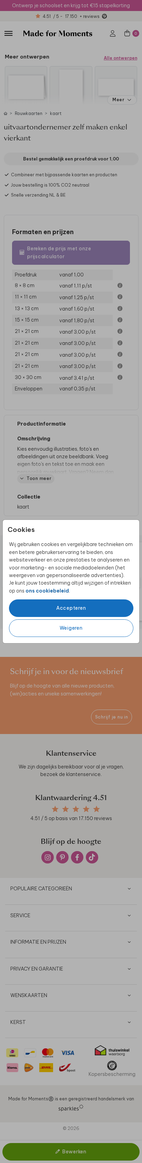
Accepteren (71, 608)
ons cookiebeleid (47, 591)
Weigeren (71, 628)
